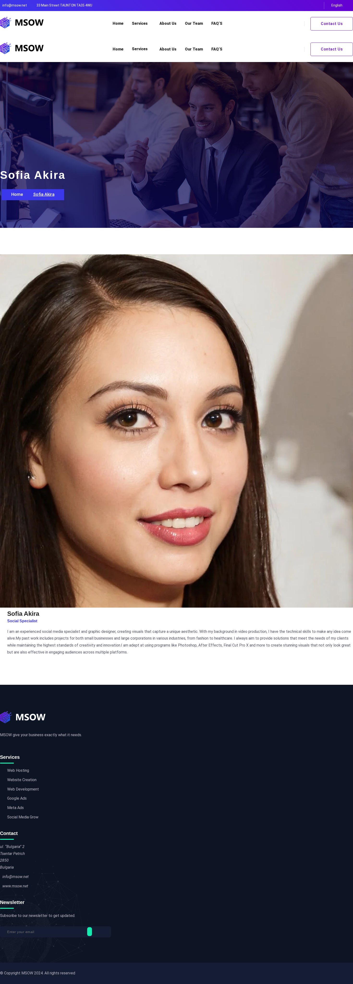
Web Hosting (18, 770)
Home (118, 23)
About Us (167, 23)
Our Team (194, 23)
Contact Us (332, 23)
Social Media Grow (22, 817)
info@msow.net (14, 5)
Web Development (23, 789)
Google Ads (17, 798)
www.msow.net (15, 886)
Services (140, 23)
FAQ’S (216, 23)
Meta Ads (15, 807)
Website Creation (22, 780)
